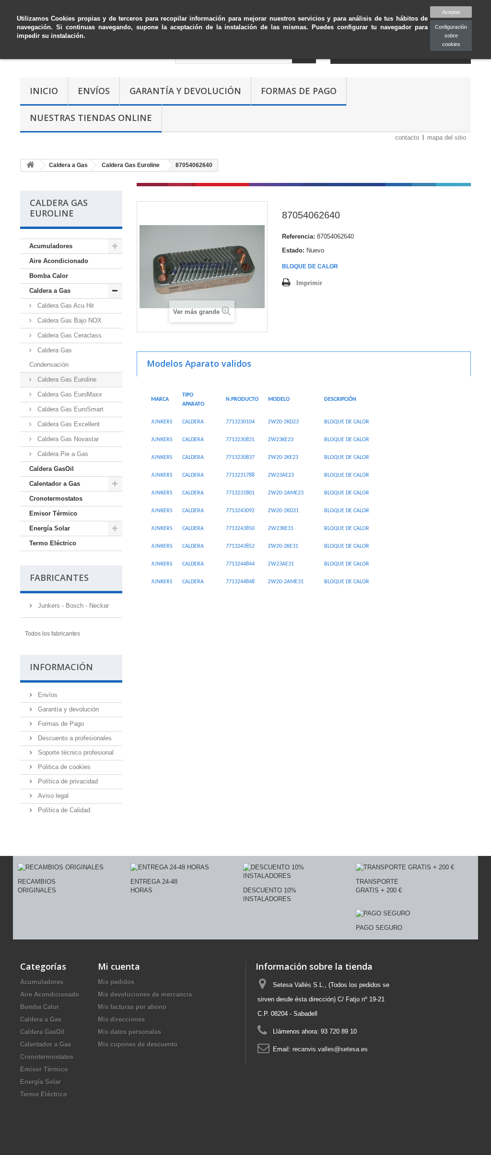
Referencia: (298, 236)
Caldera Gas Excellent (67, 424)
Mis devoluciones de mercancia (145, 994)
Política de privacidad (67, 781)
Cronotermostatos (55, 498)
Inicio (44, 90)
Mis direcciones (121, 1019)
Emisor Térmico (53, 513)
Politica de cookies (63, 766)
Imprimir (309, 283)
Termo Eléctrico (52, 543)
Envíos (94, 90)
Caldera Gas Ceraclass (68, 335)
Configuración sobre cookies (451, 35)
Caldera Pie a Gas (61, 453)
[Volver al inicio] (30, 165)
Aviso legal (52, 795)
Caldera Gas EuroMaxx (68, 394)
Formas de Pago (299, 90)
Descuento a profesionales (74, 738)
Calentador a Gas (54, 483)
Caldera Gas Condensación (50, 357)
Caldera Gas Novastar (67, 439)
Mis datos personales (129, 1031)
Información (61, 667)
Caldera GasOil (51, 468)
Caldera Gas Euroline (65, 379)
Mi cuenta (119, 966)
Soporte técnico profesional (75, 752)
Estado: (293, 250)
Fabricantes (59, 577)
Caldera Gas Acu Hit (64, 305)
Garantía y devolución (185, 90)
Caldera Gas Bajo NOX (68, 320)
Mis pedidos (116, 982)
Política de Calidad (63, 810)
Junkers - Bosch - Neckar (72, 605)
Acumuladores (50, 246)
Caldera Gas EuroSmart (69, 409)
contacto (407, 137)
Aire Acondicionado (58, 261)
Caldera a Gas (49, 290)
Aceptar (451, 12)
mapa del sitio (446, 137)
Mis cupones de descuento (137, 1044)
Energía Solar (49, 528)
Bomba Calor (48, 275)
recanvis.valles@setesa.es (330, 1049)
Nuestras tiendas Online (91, 117)
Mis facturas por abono (132, 1007)
